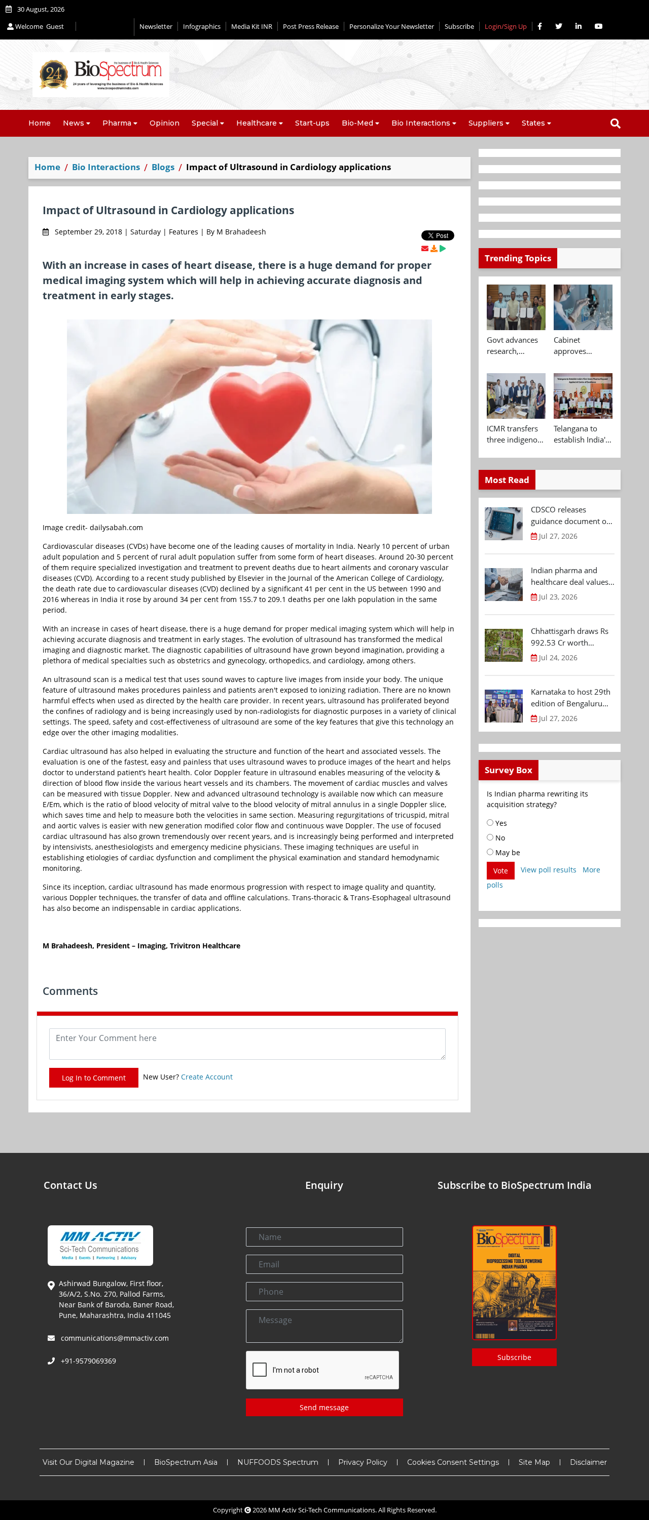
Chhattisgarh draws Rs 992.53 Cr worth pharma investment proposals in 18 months (572, 637)
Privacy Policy (362, 1462)
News (73, 123)
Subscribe (459, 26)
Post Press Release (311, 26)
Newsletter (155, 26)
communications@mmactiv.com (114, 1338)
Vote (500, 870)
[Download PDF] (434, 248)
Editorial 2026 (105, 27)
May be (506, 852)
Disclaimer (588, 1462)
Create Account (207, 1077)
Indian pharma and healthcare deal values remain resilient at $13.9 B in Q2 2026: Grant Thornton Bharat (570, 576)
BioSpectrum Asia (186, 1462)
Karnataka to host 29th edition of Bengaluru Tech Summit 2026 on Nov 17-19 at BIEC (570, 698)
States (533, 123)
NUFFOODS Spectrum (277, 1462)
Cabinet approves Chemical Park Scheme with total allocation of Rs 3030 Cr (579, 346)
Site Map (534, 1462)
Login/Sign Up (506, 26)
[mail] (424, 248)
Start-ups (312, 123)
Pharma (116, 123)
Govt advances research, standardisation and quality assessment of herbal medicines (514, 346)
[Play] (443, 248)
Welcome (39, 26)
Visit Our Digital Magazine (88, 1462)
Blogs (163, 167)
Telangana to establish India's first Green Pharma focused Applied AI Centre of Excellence (582, 434)
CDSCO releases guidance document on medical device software (571, 515)
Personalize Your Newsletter (391, 26)
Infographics (202, 26)
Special (205, 123)
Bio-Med (357, 123)
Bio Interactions (420, 123)
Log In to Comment (94, 1078)
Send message (324, 1407)
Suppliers (485, 123)
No (499, 838)
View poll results (548, 869)
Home (39, 123)
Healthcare (256, 123)
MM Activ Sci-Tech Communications (321, 1509)
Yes (500, 823)
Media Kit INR (251, 26)
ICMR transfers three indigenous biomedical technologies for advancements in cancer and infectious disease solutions (516, 434)
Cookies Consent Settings (453, 1462)
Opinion (164, 123)
